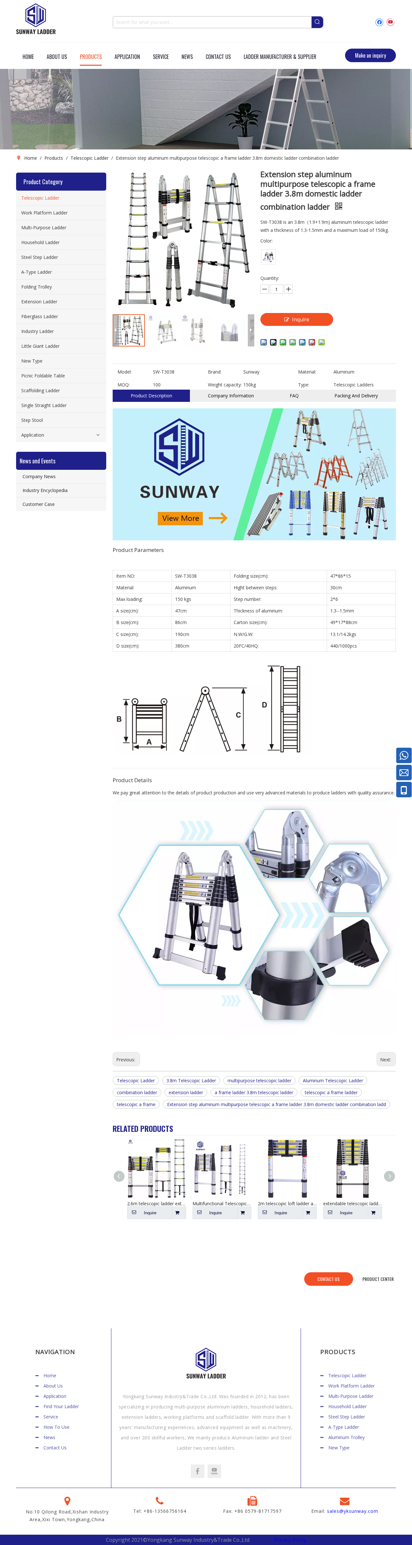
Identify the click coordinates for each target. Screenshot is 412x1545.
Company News (39, 476)
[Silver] (268, 257)
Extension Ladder (39, 302)
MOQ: (123, 385)
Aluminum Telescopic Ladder (333, 1080)
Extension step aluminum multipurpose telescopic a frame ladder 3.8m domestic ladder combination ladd (276, 1104)
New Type (31, 361)
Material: (307, 372)
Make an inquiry (370, 55)
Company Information (231, 396)
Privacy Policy (290, 1539)
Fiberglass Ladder (39, 316)
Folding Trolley (36, 287)
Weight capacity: (225, 385)
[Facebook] (379, 22)
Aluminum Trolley (346, 1437)
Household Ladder (40, 242)
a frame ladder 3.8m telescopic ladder (254, 1092)
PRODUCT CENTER (378, 1278)
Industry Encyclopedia (45, 490)
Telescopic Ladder (40, 198)
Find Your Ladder (61, 1406)
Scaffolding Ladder (40, 390)
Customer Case (39, 504)
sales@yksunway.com (352, 1511)
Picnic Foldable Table (43, 376)
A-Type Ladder (36, 272)
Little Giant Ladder (40, 346)
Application (32, 435)
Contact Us (55, 1448)
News (49, 1437)
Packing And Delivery (356, 396)
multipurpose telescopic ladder (259, 1080)
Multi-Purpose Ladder (43, 227)
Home (49, 1375)
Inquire (300, 319)
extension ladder (186, 1092)
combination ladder (137, 1092)
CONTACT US (328, 1278)
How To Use (56, 1427)
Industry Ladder (37, 331)
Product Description (151, 396)
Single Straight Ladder (44, 405)
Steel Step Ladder (39, 257)
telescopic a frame (136, 1104)
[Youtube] (390, 22)
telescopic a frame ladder (331, 1092)
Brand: (214, 372)
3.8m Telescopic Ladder (191, 1080)
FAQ (294, 396)
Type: (303, 385)
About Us (53, 1386)
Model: (124, 372)
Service (50, 1417)
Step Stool (32, 420)
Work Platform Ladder (44, 213)
